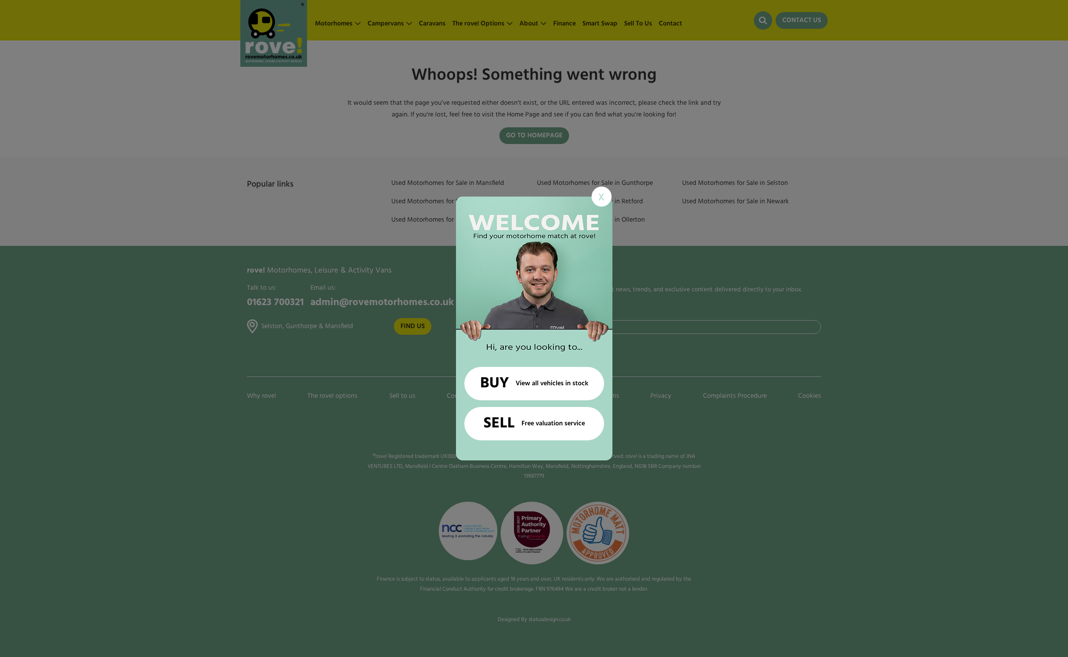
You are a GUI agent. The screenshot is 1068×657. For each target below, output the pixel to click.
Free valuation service (534, 423)
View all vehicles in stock (534, 383)
